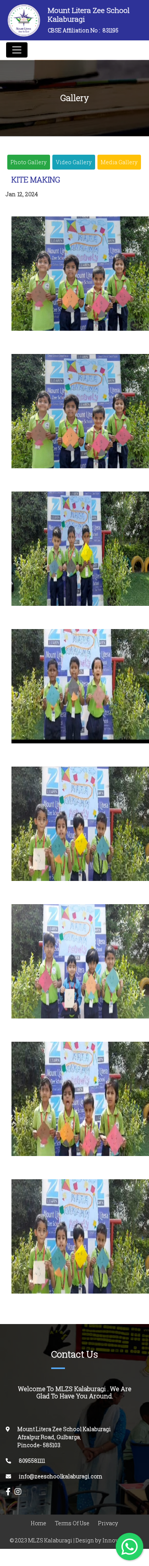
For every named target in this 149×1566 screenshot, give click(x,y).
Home (38, 1523)
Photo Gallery (29, 162)
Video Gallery (74, 162)
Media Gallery (119, 162)
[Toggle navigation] (17, 50)
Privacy (108, 1523)
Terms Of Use (72, 1523)
